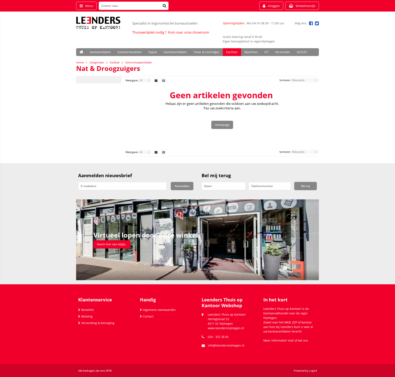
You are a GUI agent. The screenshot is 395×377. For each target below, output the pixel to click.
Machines (251, 52)
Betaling (87, 316)
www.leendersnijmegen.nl (226, 328)
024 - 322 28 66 (218, 337)
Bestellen (87, 310)
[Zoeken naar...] (164, 6)
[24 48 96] (145, 80)
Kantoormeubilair (129, 52)
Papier (152, 52)
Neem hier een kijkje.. (112, 244)
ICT (266, 52)
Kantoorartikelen (175, 52)
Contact (148, 316)
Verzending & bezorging (97, 323)
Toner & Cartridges (206, 52)
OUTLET (302, 52)
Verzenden (282, 52)
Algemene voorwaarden (159, 310)
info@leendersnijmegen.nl (226, 345)
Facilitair (232, 52)
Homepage (222, 125)
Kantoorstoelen (100, 52)
